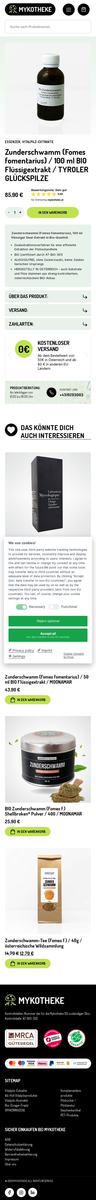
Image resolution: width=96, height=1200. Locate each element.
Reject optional (48, 621)
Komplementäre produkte (71, 1093)
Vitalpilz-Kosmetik (16, 1100)
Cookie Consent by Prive (74, 656)
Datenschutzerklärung (18, 1144)
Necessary (37, 607)
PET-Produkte (69, 1115)
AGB (7, 1139)
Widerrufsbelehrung (17, 1149)
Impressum (12, 1159)
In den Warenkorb (52, 212)
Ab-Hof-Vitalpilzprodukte (21, 1095)
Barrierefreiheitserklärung (21, 1154)
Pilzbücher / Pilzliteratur (68, 1102)
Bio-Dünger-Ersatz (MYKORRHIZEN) (16, 1107)
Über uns (10, 1164)
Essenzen (12, 142)
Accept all (48, 634)
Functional (69, 607)
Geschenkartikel (71, 1110)
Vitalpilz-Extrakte (38, 142)
